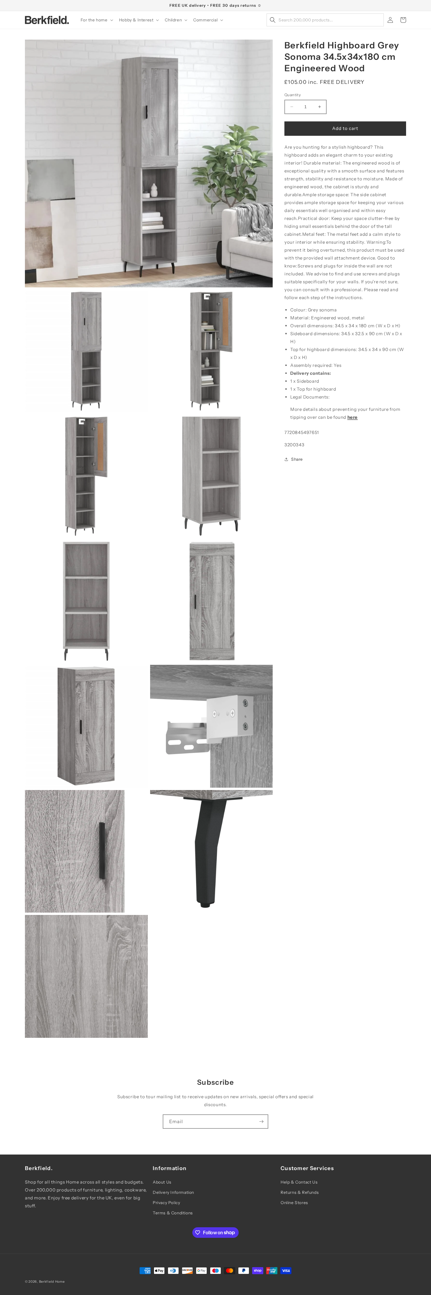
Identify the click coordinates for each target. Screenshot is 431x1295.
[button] (96, 20)
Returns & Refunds (300, 1192)
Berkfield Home (52, 1281)
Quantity (292, 94)
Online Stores (294, 1202)
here (352, 417)
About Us (162, 1182)
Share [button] (297, 459)
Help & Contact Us (299, 1182)
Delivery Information (173, 1192)
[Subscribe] (261, 1121)
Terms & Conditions (173, 1213)
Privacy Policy (166, 1202)
